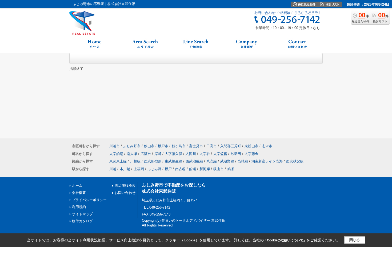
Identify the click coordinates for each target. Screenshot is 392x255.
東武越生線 (173, 161)
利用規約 (79, 207)
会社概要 (79, 193)
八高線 (211, 161)
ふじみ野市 (132, 146)
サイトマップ (82, 214)
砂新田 (236, 154)
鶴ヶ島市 (179, 146)
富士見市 (196, 146)
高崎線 (243, 161)
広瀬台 (146, 154)
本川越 (125, 169)
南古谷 (180, 169)
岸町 (157, 154)
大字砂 (204, 154)
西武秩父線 (294, 161)
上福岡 (139, 169)
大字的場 (116, 154)
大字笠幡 (220, 154)
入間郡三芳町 (230, 146)
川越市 (114, 146)
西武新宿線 (152, 161)
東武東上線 (118, 161)
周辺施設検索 (125, 186)
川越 (112, 169)
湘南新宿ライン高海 (267, 161)
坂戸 (168, 169)
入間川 (191, 154)
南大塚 (132, 154)
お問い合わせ (125, 193)
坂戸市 (163, 146)
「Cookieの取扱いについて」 (285, 240)
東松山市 (251, 146)
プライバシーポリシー (89, 200)
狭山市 (149, 146)
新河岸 (204, 169)
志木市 (267, 146)
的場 (192, 169)
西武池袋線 (194, 161)
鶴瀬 (230, 169)
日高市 (211, 146)
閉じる (354, 240)
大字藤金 (251, 154)
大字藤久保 (173, 154)
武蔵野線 (227, 161)
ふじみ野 (154, 169)
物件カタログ (82, 221)
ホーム (77, 186)
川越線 (135, 161)
